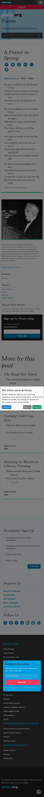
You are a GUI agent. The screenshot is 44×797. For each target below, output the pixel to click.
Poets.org (6, 2)
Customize (6, 407)
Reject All (27, 407)
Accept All (37, 407)
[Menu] (40, 2)
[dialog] (22, 398)
